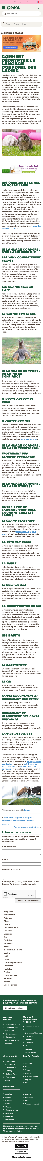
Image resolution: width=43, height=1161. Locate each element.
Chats (6, 921)
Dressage (8, 934)
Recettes (8, 978)
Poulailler (8, 969)
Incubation (9, 1120)
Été (5, 937)
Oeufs (6, 959)
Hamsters (8, 943)
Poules (7, 972)
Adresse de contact (11, 869)
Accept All (21, 1146)
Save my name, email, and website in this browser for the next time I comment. (20, 883)
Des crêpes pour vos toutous (26, 827)
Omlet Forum (11, 1067)
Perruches (8, 966)
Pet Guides (8, 1086)
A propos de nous (13, 1024)
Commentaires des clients (11, 1029)
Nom (5, 859)
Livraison (29, 1036)
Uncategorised (10, 985)
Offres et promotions (13, 962)
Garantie (29, 1043)
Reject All (21, 1151)
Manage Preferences (21, 1157)
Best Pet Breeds (31, 1056)
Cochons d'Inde (11, 927)
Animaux (8, 918)
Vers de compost (32, 1104)
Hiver (6, 946)
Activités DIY (9, 915)
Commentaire (9, 847)
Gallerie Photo (11, 1074)
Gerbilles (8, 940)
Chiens (7, 924)
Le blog (9, 1071)
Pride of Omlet (10, 975)
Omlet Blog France (12, 33)
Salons (7, 982)
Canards (28, 1067)
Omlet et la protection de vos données (12, 1040)
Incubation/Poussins (13, 950)
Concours (8, 931)
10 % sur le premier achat (21, 2)
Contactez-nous (32, 1027)
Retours (29, 1039)
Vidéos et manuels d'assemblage (30, 1049)
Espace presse (11, 1034)
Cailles (8, 1097)
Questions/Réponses (33, 1033)
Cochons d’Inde (11, 1110)
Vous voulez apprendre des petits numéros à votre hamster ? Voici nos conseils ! (18, 820)
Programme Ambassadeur (11, 1062)
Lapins (27, 810)
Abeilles (28, 1064)
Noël (6, 956)
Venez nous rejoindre (12, 1131)
